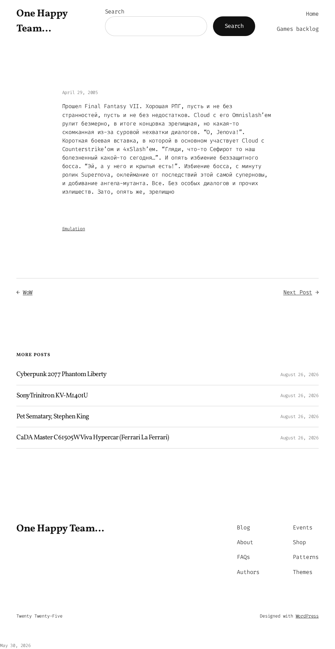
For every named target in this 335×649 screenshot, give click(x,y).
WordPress (307, 616)
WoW (27, 292)
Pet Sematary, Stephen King (52, 416)
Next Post (297, 292)
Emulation (73, 229)
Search (114, 11)
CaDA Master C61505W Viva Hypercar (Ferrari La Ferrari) (92, 437)
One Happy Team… (60, 529)
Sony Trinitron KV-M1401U (52, 395)
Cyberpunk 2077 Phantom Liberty (61, 374)
